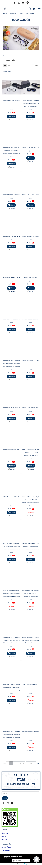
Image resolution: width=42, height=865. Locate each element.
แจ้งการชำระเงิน (6, 850)
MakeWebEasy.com (24, 864)
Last (38, 763)
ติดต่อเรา (4, 839)
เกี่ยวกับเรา (5, 833)
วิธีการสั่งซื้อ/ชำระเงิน (8, 847)
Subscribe (5, 798)
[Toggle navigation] (39, 8)
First (4, 763)
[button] (36, 859)
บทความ (4, 836)
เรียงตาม (6, 56)
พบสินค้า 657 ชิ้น (7, 71)
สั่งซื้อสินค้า (12, 116)
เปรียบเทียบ (12, 120)
